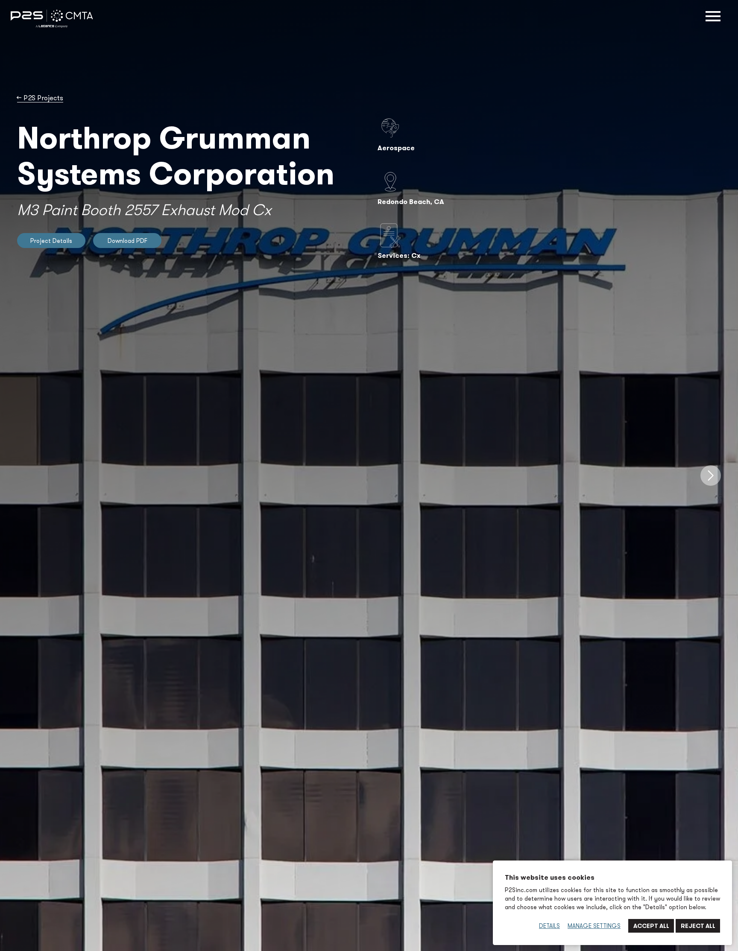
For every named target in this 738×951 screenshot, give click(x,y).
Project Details (51, 241)
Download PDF (127, 241)
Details (549, 926)
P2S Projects (40, 98)
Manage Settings (594, 926)
